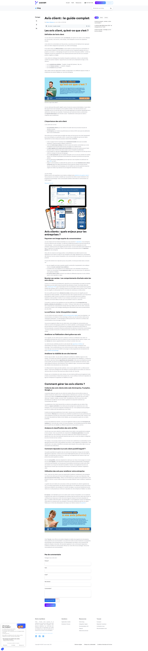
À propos (99, 621)
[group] (68, 26)
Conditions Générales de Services (104, 644)
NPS (50, 161)
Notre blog (81, 621)
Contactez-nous (100, 626)
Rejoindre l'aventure (101, 624)
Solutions (64, 619)
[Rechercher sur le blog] (111, 8)
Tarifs (72, 2)
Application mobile (66, 621)
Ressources (78, 2)
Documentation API (83, 626)
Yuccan (99, 619)
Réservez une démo (100, 2)
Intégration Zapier (83, 624)
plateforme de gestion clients (81, 175)
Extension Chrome (66, 624)
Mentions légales (78, 644)
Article (101, 17)
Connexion (109, 2)
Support (81, 628)
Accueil (67, 2)
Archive (106, 17)
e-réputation (79, 241)
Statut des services (83, 630)
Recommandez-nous (102, 628)
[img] (86, 26)
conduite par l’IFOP (51, 286)
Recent (96, 17)
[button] (46, 26)
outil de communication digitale (70, 315)
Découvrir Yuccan (49, 183)
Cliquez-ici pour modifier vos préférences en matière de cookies (44, 633)
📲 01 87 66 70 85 (88, 2)
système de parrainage (53, 350)
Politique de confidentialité (89, 644)
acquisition (83, 502)
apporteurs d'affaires (78, 344)
